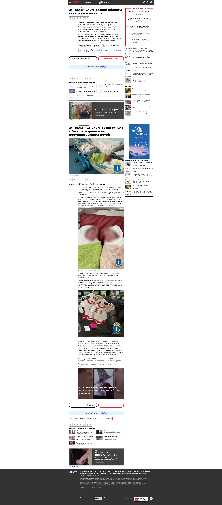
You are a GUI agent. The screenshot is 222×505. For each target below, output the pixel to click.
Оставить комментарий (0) (111, 58)
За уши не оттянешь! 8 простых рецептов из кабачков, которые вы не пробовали (143, 187)
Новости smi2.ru (75, 120)
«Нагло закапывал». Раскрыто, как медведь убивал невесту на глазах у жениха (142, 193)
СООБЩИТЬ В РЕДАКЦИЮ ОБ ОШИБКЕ (89, 475)
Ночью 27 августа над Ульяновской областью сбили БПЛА (139, 33)
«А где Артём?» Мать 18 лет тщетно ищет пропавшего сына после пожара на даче (142, 181)
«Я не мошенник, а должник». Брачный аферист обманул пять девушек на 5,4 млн (139, 41)
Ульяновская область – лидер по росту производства (113, 85)
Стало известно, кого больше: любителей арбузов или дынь (140, 89)
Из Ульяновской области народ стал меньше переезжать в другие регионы (85, 91)
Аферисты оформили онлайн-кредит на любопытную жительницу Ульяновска (84, 438)
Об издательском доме (86, 471)
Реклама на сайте (102, 473)
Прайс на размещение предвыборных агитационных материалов (127, 473)
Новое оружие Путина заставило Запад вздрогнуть (141, 95)
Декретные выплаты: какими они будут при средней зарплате (141, 101)
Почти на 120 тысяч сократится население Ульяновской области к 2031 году (100, 51)
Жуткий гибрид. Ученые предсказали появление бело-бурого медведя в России (143, 170)
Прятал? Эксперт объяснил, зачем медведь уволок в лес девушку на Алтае (142, 69)
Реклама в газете (108, 471)
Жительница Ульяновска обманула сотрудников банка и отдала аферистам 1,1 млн (112, 438)
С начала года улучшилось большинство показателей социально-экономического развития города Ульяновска (107, 92)
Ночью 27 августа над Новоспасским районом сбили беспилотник (139, 26)
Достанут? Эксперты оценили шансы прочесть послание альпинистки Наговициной (143, 75)
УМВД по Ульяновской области (77, 175)
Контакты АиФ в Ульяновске (87, 473)
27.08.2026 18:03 (73, 125)
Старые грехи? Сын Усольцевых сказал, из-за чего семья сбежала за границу (142, 175)
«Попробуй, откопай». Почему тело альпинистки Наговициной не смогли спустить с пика (142, 164)
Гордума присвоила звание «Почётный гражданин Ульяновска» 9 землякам (139, 20)
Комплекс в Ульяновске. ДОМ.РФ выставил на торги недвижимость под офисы (139, 13)
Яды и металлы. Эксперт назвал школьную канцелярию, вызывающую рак (141, 80)
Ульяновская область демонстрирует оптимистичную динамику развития (85, 86)
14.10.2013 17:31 (72, 7)
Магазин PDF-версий (120, 471)
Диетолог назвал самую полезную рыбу (141, 106)
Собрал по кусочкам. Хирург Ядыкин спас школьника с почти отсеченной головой (143, 52)
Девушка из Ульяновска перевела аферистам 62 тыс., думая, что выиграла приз (85, 443)
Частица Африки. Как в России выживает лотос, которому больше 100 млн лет (142, 63)
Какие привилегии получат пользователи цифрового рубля (141, 112)
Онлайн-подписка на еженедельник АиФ (139, 471)
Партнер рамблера (128, 498)
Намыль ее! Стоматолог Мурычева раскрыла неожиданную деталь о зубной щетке (142, 57)
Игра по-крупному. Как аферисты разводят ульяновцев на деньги (113, 431)
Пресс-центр (98, 471)
